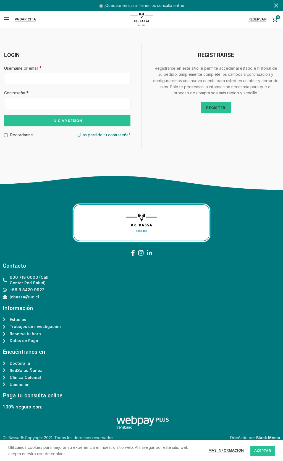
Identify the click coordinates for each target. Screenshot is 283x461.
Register (215, 107)
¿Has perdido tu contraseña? (104, 134)
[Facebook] (133, 252)
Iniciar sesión (67, 120)
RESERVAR (257, 19)
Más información (226, 450)
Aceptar (262, 451)
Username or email (23, 68)
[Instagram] (141, 252)
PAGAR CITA (25, 19)
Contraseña (16, 92)
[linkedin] (149, 252)
